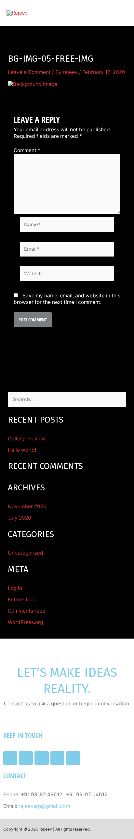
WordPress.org (25, 622)
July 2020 (19, 518)
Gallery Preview (27, 439)
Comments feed (27, 611)
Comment (27, 150)
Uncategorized (25, 553)
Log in (15, 588)
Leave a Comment (29, 72)
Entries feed (22, 599)
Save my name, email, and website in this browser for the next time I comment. (67, 299)
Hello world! (22, 450)
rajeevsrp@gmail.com (44, 806)
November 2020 (27, 506)
